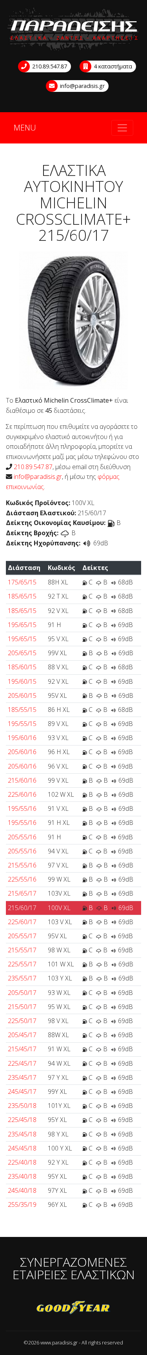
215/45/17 (22, 1049)
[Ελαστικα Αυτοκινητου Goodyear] (73, 1308)
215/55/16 (22, 865)
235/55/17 (22, 978)
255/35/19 (22, 1204)
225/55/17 (22, 964)
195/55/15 (22, 723)
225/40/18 (22, 1162)
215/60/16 (22, 780)
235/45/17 (22, 1077)
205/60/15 (22, 695)
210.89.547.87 (49, 66)
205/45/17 (22, 1035)
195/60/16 (22, 737)
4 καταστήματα (112, 66)
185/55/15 (22, 709)
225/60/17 (22, 922)
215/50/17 (22, 1006)
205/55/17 (22, 936)
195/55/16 (22, 808)
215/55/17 (22, 950)
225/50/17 (22, 1020)
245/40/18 (22, 1190)
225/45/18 (22, 1119)
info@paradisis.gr (81, 86)
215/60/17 (22, 907)
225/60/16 (22, 794)
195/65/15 (22, 624)
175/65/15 (22, 582)
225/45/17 (22, 1063)
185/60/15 (22, 667)
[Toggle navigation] (122, 128)
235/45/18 (22, 1134)
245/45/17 (22, 1091)
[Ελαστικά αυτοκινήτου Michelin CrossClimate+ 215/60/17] (73, 319)
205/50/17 (22, 992)
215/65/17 (22, 893)
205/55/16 (22, 837)
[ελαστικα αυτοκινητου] (73, 29)
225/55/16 (22, 879)
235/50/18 (22, 1105)
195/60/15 (22, 681)
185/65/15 (22, 596)
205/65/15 (22, 653)
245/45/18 (22, 1148)
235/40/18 (22, 1176)
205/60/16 (22, 751)
